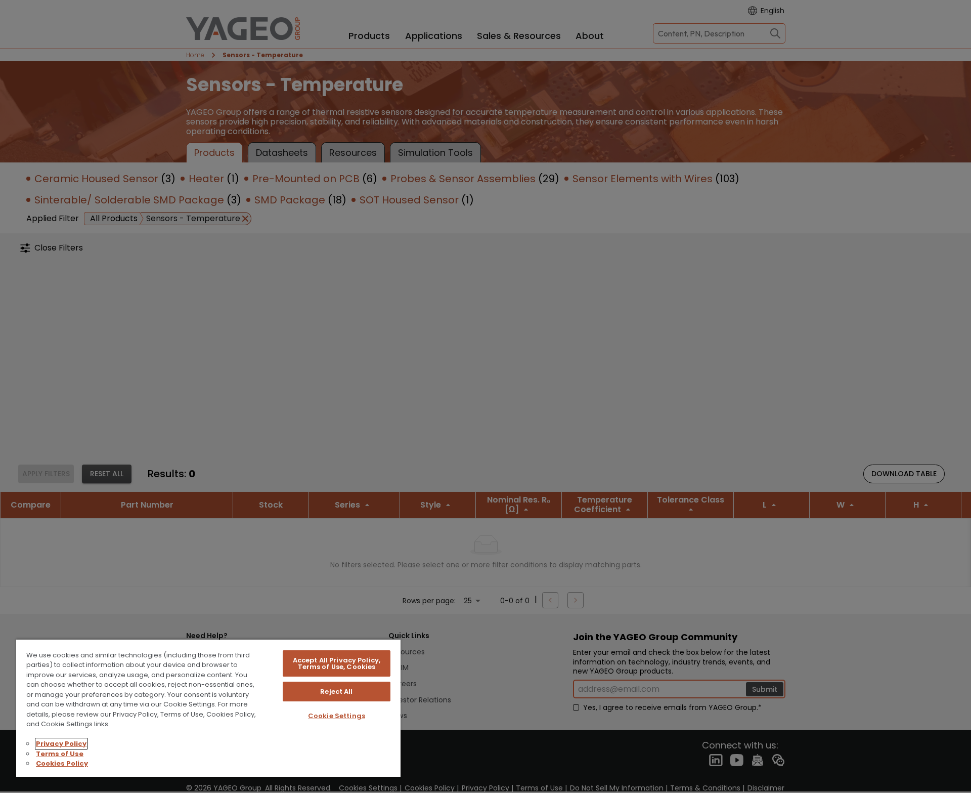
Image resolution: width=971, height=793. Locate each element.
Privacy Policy (61, 743)
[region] (208, 708)
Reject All (336, 691)
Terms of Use (59, 754)
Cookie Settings (336, 716)
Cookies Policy (62, 763)
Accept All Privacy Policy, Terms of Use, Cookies (336, 663)
